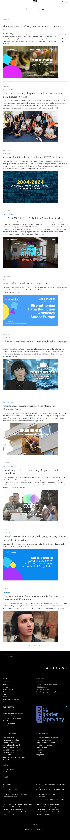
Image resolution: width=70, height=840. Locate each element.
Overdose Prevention (44, 745)
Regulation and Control (11, 745)
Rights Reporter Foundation (13, 713)
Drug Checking (42, 747)
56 (45, 646)
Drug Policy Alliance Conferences (15, 807)
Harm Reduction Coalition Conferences (17, 804)
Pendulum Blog (8, 721)
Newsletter (10, 656)
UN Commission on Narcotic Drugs (49, 812)
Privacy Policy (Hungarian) (35, 829)
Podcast (5, 692)
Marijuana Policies (10, 742)
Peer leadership (8, 769)
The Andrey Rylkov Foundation (47, 809)
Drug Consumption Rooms (46, 742)
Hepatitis (39, 752)
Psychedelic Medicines (11, 760)
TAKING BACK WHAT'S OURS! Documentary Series (15, 795)
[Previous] (21, 646)
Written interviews (43, 814)
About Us (6, 702)
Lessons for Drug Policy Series (47, 804)
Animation (7, 784)
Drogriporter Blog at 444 (12, 718)
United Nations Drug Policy (13, 750)
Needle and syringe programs (47, 737)
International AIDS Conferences (14, 809)
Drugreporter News (10, 789)
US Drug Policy (8, 752)
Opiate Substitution (43, 740)
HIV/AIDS (40, 755)
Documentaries (8, 787)
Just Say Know (8, 792)
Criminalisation (8, 737)
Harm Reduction (42, 733)
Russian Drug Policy (10, 747)
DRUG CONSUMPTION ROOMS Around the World (32, 218)
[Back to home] (35, 2)
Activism (6, 765)
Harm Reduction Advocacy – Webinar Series (26, 283)
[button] (63, 2)
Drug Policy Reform (10, 733)
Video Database (8, 689)
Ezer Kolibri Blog (9, 723)
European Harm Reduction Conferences (51, 799)
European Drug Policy (11, 740)
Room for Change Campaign (46, 807)
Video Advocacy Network (12, 699)
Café (4, 694)
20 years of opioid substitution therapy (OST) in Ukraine (33, 157)
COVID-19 (40, 750)
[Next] (48, 646)
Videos (5, 687)
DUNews (6, 697)
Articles (6, 684)
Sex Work (6, 772)
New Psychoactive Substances (14, 757)
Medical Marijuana (10, 755)
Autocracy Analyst (9, 716)
